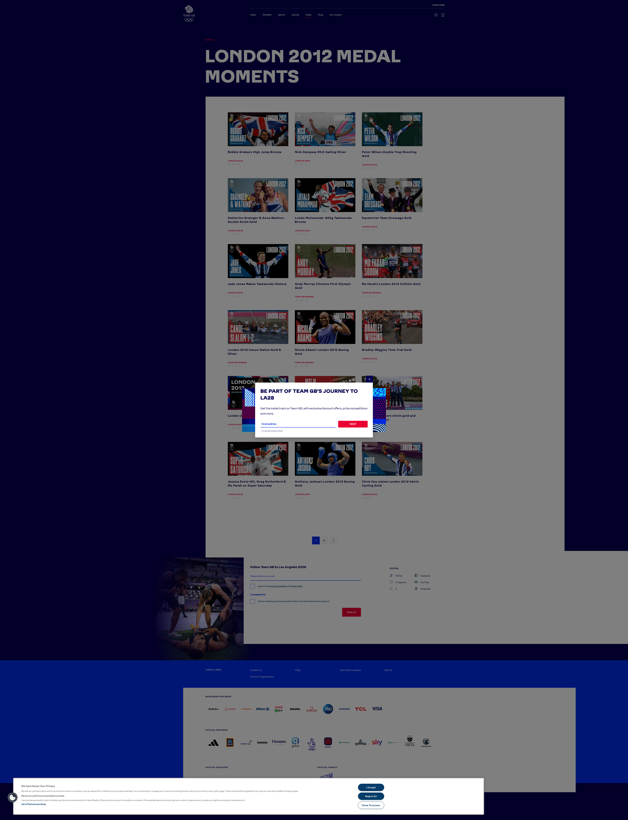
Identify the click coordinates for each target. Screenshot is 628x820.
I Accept (371, 787)
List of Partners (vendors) (33, 804)
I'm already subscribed (272, 430)
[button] (12, 797)
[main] (248, 796)
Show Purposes (371, 805)
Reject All (371, 796)
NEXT (353, 424)
